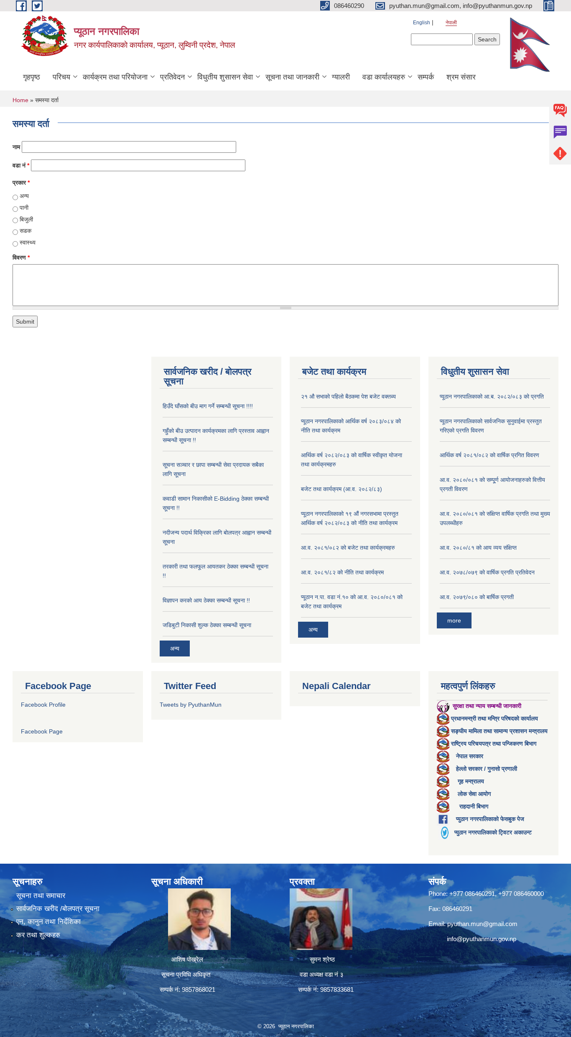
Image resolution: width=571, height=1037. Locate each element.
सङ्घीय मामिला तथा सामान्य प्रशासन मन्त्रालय (499, 731)
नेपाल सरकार (469, 756)
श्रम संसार (461, 77)
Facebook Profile (43, 704)
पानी (24, 207)
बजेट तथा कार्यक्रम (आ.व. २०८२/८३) (341, 489)
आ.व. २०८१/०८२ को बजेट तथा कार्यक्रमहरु (348, 547)
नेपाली (451, 23)
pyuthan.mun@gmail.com (482, 923)
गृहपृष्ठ (31, 77)
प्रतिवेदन (172, 77)
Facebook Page (42, 731)
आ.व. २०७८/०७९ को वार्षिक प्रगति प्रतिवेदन (487, 572)
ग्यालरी (341, 77)
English (421, 23)
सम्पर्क (426, 77)
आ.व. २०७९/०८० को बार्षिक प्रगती (477, 597)
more (454, 620)
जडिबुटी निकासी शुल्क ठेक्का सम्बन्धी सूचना (207, 625)
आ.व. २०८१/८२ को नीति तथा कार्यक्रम (342, 572)
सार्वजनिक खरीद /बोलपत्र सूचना (57, 909)
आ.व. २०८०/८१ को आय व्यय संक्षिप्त (478, 547)
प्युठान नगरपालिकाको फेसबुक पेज (490, 819)
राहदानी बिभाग (473, 806)
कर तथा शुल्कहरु (38, 935)
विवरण (21, 257)
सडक (25, 230)
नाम (16, 147)
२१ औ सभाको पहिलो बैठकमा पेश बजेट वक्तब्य (348, 396)
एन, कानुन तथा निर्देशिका (48, 922)
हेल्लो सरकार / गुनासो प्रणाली (486, 768)
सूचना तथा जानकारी (292, 77)
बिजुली (26, 219)
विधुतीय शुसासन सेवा (225, 77)
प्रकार (21, 182)
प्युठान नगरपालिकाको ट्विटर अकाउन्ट (493, 832)
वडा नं (21, 165)
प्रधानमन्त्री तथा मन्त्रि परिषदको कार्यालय (494, 718)
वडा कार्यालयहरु (383, 77)
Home (20, 100)
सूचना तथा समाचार (40, 896)
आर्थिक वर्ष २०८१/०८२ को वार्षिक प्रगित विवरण (489, 455)
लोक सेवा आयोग (474, 793)
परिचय (61, 77)
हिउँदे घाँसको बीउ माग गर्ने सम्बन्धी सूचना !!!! (208, 406)
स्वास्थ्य (28, 242)
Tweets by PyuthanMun (191, 704)
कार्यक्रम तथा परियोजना (115, 77)
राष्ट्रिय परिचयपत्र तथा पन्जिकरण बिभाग (493, 743)
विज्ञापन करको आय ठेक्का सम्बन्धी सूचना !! (206, 600)
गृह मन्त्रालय (471, 781)
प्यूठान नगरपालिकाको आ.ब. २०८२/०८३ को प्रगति (492, 396)
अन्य (24, 196)
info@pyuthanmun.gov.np (481, 938)
